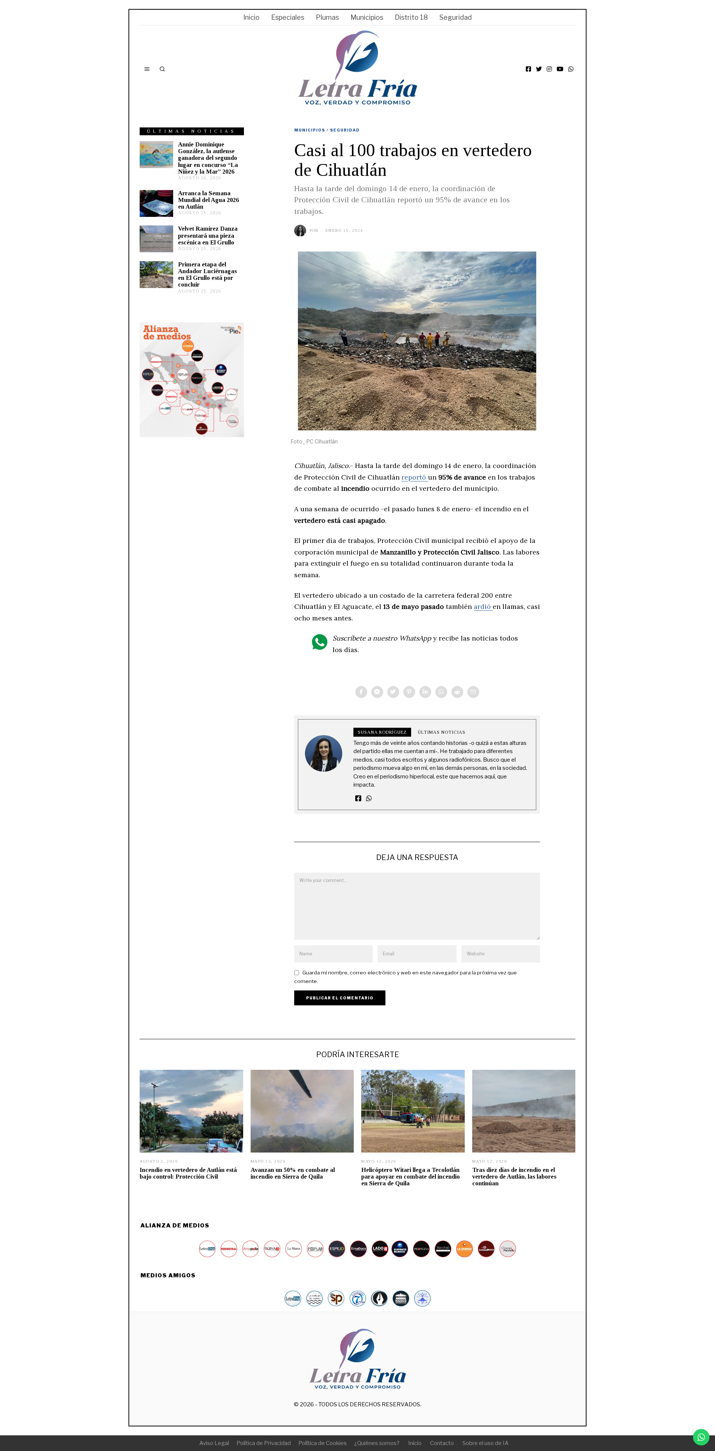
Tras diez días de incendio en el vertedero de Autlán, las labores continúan (514, 1176)
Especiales (287, 17)
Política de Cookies (322, 1443)
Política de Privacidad (263, 1443)
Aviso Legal (214, 1443)
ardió (483, 606)
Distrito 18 (411, 17)
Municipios (366, 17)
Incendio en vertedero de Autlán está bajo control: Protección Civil (188, 1173)
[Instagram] (549, 68)
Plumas (327, 17)
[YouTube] (560, 68)
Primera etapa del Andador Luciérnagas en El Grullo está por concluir (207, 274)
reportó (414, 477)
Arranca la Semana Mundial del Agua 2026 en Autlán (208, 200)
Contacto (442, 1443)
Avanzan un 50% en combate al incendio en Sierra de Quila (293, 1173)
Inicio (251, 17)
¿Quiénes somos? (377, 1443)
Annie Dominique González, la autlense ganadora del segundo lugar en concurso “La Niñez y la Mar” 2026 (208, 158)
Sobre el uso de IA (486, 1443)
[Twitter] (539, 68)
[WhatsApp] (570, 68)
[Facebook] (528, 68)
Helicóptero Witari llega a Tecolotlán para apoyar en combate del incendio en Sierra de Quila (410, 1176)
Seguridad (455, 17)
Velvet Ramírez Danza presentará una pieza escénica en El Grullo (208, 235)
